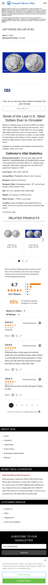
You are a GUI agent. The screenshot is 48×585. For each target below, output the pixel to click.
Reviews (7, 458)
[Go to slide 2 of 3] (23, 261)
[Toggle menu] (3, 3)
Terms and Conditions (12, 522)
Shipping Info (9, 518)
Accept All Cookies (24, 581)
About (6, 436)
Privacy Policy (9, 449)
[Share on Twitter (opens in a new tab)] (16, 336)
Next (42, 239)
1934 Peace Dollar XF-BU (34, 246)
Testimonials (8, 445)
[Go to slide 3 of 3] (26, 261)
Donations (8, 440)
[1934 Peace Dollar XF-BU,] (33, 233)
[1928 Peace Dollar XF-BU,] (12, 233)
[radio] (34, 284)
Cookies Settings (24, 574)
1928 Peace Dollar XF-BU (12, 246)
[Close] (45, 560)
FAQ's (6, 513)
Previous (3, 239)
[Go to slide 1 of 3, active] (19, 261)
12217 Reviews (16, 294)
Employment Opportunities (14, 453)
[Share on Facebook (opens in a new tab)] (12, 336)
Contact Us (8, 509)
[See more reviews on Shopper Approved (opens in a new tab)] (20, 336)
